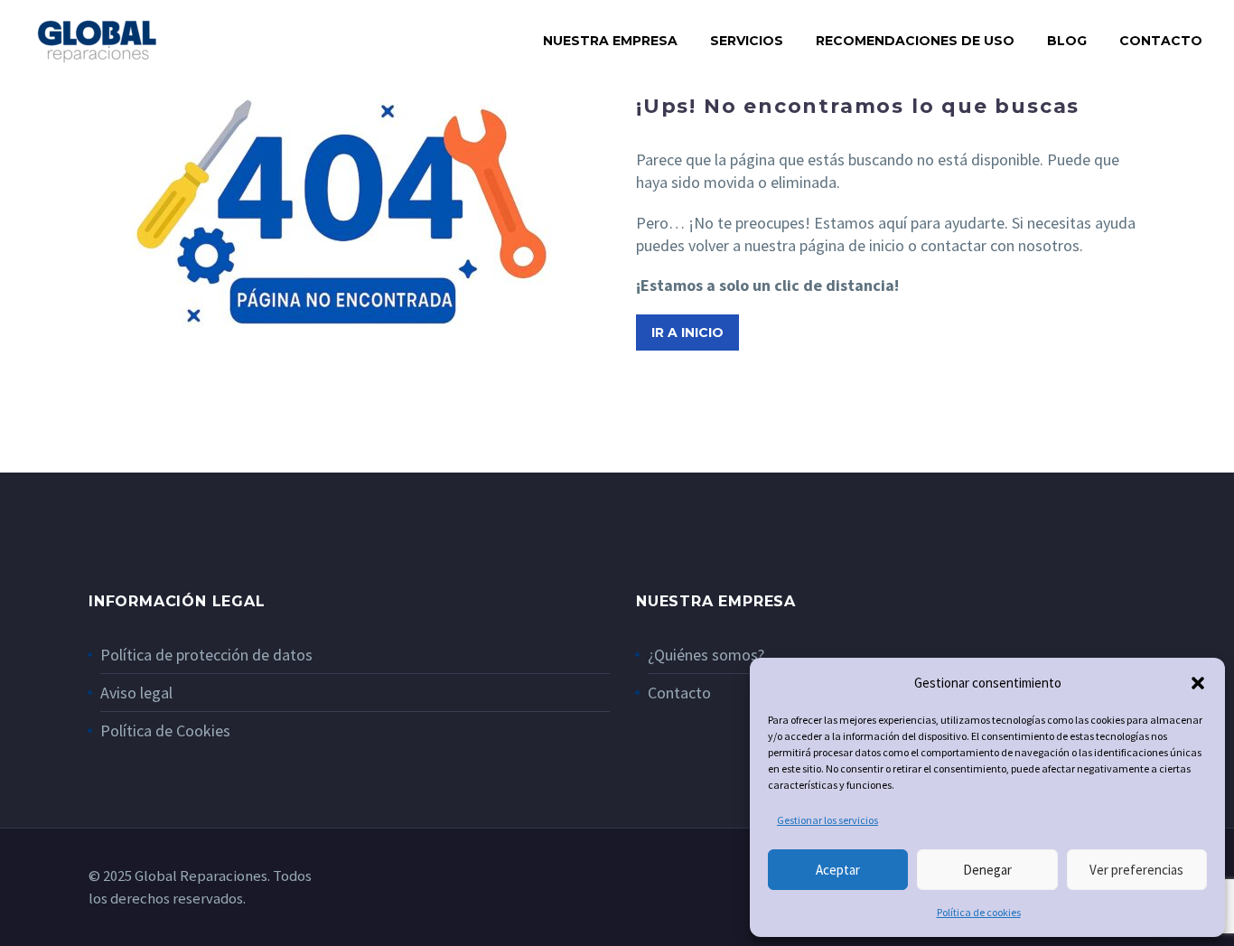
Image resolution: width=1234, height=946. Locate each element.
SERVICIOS (746, 41)
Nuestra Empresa (610, 41)
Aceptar (838, 869)
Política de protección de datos (206, 654)
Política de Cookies (165, 730)
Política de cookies (979, 912)
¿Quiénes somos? (706, 654)
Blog (1067, 41)
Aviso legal (136, 692)
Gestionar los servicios (827, 820)
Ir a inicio (687, 332)
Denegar (987, 869)
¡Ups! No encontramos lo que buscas (858, 106)
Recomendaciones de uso (915, 41)
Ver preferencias (1136, 869)
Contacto (1160, 41)
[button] (1198, 683)
